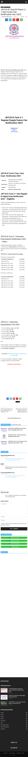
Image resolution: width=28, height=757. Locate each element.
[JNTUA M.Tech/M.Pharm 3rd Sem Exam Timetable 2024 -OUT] (4, 430)
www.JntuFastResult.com (7, 16)
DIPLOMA (3, 720)
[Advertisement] (14, 55)
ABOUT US (6, 753)
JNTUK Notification (5, 726)
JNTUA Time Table (7, 7)
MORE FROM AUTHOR (16, 424)
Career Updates (12, 753)
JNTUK (2, 714)
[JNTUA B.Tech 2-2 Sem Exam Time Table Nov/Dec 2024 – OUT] (4, 443)
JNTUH (2, 716)
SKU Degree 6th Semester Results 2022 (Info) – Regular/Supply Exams (21, 410)
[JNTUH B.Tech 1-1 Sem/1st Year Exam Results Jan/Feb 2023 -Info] (4, 703)
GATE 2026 (18, 753)
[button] (26, 2)
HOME (2, 712)
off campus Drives (5, 724)
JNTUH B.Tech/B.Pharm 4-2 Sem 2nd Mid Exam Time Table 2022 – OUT (7, 410)
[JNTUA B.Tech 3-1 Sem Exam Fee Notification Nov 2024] (4, 436)
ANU (2, 722)
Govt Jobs (3, 729)
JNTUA (2, 7)
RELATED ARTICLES (5, 424)
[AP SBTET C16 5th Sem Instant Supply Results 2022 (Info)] (4, 697)
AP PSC (23, 753)
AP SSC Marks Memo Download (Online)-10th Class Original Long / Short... (16, 690)
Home (2, 5)
